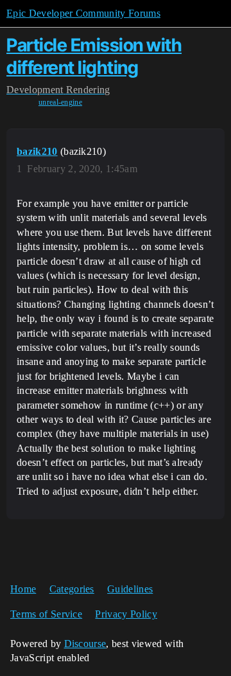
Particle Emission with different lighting (94, 56)
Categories (71, 588)
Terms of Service (46, 614)
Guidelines (130, 588)
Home (23, 588)
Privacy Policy (126, 614)
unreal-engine (60, 102)
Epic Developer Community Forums (83, 13)
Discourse (85, 643)
